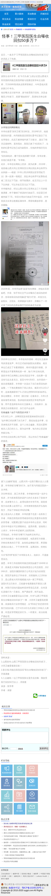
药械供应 (19, 29)
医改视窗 (19, 19)
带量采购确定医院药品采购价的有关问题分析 (19, 858)
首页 (6, 14)
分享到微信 (42, 696)
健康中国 (16, 874)
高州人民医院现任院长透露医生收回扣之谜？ (19, 833)
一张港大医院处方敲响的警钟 (14, 855)
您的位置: (6, 29)
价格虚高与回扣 (30, 29)
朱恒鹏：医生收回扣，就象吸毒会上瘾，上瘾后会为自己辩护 (25, 852)
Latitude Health (41, 876)
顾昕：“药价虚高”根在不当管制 (14, 849)
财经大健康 (5, 879)
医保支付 (32, 19)
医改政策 (6, 24)
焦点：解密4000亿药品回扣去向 (15, 830)
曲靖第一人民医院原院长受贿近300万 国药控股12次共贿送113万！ (27, 842)
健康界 (35, 874)
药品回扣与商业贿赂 (11, 861)
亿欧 (10, 876)
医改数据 (32, 14)
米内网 (3, 876)
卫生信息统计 (5, 874)
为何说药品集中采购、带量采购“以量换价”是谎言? (21, 836)
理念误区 (19, 24)
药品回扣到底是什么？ (11, 839)
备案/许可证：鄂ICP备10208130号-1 (26, 888)
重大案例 (19, 14)
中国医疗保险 (45, 874)
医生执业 (6, 19)
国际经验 (32, 24)
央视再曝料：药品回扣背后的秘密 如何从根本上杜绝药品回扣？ (26, 846)
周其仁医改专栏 (28, 876)
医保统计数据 (26, 874)
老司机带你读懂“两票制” (12, 720)
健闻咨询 (17, 876)
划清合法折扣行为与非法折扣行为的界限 (18, 723)
